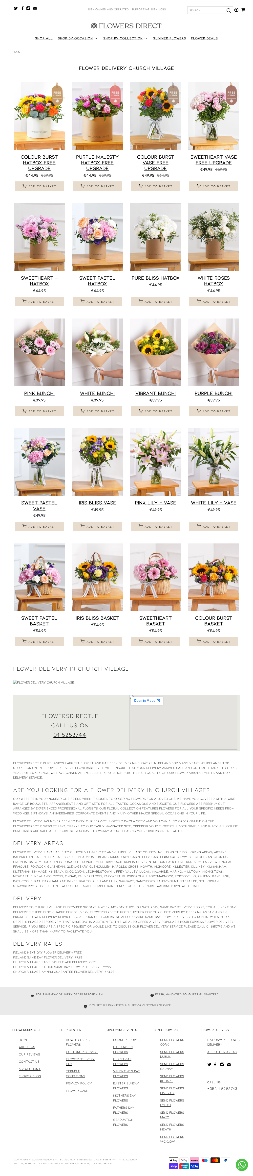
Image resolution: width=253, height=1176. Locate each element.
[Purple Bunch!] (213, 352)
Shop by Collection (123, 38)
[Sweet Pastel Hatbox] (97, 237)
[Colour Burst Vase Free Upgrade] (155, 116)
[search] (228, 10)
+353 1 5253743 (222, 1088)
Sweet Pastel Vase (39, 505)
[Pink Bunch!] (39, 352)
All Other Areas (222, 1052)
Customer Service (82, 1052)
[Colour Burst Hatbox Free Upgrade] (39, 116)
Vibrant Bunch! (155, 393)
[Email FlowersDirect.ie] (36, 9)
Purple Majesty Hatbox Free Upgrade (97, 162)
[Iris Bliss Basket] (97, 577)
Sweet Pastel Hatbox (97, 280)
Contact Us (29, 1061)
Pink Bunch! (39, 393)
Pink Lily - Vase (155, 502)
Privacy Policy (79, 1083)
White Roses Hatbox (214, 280)
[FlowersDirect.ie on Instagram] (29, 9)
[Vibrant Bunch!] (155, 352)
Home (17, 51)
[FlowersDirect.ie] (126, 25)
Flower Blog (30, 1076)
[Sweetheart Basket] (155, 577)
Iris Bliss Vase (97, 502)
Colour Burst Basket (213, 620)
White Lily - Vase (213, 502)
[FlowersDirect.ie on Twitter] (17, 9)
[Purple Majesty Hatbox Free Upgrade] (97, 116)
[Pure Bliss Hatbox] (155, 237)
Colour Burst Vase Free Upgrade (155, 162)
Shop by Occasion (75, 38)
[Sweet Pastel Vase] (39, 462)
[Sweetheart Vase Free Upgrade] (213, 116)
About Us (27, 1047)
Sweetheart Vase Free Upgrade (213, 159)
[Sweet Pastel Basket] (39, 577)
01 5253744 (69, 734)
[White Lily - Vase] (213, 462)
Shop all (44, 38)
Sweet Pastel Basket (39, 620)
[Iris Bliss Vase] (97, 462)
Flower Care (77, 1091)
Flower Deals (204, 38)
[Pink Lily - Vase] (155, 462)
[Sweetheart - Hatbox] (39, 237)
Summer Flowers (169, 38)
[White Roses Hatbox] (213, 237)
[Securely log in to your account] (236, 10)
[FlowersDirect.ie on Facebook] (23, 9)
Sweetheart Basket (155, 620)
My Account (30, 1069)
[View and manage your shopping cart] (244, 10)
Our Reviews (29, 1054)
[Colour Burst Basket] (213, 577)
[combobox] (205, 10)
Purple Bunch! (213, 393)
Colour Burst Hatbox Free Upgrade (39, 162)
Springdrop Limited (50, 1159)
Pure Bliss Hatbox (156, 278)
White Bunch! (97, 393)
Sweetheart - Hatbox (39, 280)
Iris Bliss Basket (97, 618)
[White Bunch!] (97, 352)
